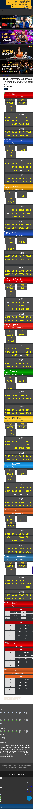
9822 (21, 598)
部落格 (9, 765)
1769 (21, 583)
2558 (22, 427)
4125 (28, 598)
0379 (11, 480)
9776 (14, 320)
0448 (14, 124)
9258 (7, 320)
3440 (22, 103)
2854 (21, 487)
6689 (28, 170)
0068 (28, 167)
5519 (14, 459)
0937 (7, 395)
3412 (28, 487)
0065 (14, 533)
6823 (21, 210)
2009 (10, 288)
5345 (14, 580)
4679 (14, 224)
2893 (21, 540)
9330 (11, 295)
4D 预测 (14, 765)
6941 (11, 341)
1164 (22, 288)
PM (1, 807)
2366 (28, 413)
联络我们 (13, 767)
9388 (28, 210)
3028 (7, 459)
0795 (14, 348)
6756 (14, 505)
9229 (21, 302)
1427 (21, 256)
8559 (21, 167)
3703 (14, 548)
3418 (22, 520)
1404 (14, 551)
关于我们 (4, 765)
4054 (14, 216)
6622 (14, 490)
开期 (5, 85)
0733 (14, 167)
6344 (28, 132)
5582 (7, 441)
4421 (28, 124)
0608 (7, 502)
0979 (14, 302)
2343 (7, 548)
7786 (21, 366)
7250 (7, 456)
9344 (21, 395)
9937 (14, 274)
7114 (7, 551)
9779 (21, 274)
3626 (7, 595)
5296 (28, 366)
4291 (14, 598)
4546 (14, 256)
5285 (28, 178)
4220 (14, 366)
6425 (14, 413)
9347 (21, 595)
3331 (7, 533)
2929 (14, 135)
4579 (7, 580)
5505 (7, 505)
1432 (22, 242)
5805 (28, 227)
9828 (28, 505)
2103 (28, 163)
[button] (3, 76)
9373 (21, 213)
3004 (11, 387)
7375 (14, 305)
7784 (21, 270)
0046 (11, 202)
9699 (28, 398)
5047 (28, 213)
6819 (28, 274)
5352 (14, 456)
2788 (11, 156)
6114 (21, 398)
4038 (14, 595)
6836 (28, 595)
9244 (28, 256)
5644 (11, 526)
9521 (28, 441)
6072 (10, 427)
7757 (21, 259)
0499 (28, 583)
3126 (28, 551)
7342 (10, 242)
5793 (10, 381)
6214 (7, 490)
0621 (7, 317)
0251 (28, 259)
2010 (28, 548)
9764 (22, 334)
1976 (28, 120)
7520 (7, 305)
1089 (21, 413)
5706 (21, 305)
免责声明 (25, 767)
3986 (14, 181)
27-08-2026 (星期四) (22, 2)
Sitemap (19, 767)
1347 (28, 135)
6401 (28, 348)
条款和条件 (20, 765)
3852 (28, 537)
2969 (21, 135)
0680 (21, 580)
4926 (28, 320)
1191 (7, 178)
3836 (22, 566)
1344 (14, 363)
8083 (14, 132)
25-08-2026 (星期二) (22, 7)
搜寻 (6, 88)
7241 (21, 490)
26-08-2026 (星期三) (22, 4)
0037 (28, 363)
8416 (21, 456)
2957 (28, 395)
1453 (28, 456)
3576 (21, 533)
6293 (11, 573)
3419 (10, 149)
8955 (14, 355)
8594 (22, 473)
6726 (21, 448)
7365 (28, 317)
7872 (28, 351)
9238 (10, 473)
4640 (14, 448)
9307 (7, 598)
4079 (10, 196)
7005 (28, 444)
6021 (14, 540)
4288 (22, 196)
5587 (11, 248)
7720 (14, 117)
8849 (21, 505)
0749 (14, 583)
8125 (21, 227)
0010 (14, 309)
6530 (7, 163)
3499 (7, 181)
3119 (28, 270)
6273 (14, 213)
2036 (10, 334)
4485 (14, 441)
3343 (21, 317)
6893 (10, 520)
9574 (14, 178)
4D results (15, 745)
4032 (28, 587)
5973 (21, 409)
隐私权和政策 (27, 765)
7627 (28, 490)
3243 (7, 270)
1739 (14, 487)
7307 (10, 103)
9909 (11, 110)
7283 (21, 459)
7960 (14, 270)
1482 (7, 487)
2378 (21, 181)
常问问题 (8, 767)
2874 (7, 537)
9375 (7, 120)
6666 (7, 227)
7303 (14, 351)
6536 (22, 381)
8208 (28, 459)
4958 (22, 149)
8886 (7, 363)
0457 (21, 548)
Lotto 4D (16, 747)
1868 (14, 163)
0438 (21, 309)
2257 (7, 135)
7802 (21, 320)
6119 (28, 181)
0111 (7, 117)
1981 (28, 409)
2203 (21, 502)
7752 (28, 448)
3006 (14, 210)
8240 (21, 537)
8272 (21, 216)
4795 (21, 224)
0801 (7, 409)
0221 (10, 566)
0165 (14, 409)
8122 (28, 355)
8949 (14, 120)
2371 (14, 170)
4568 (28, 224)
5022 (7, 132)
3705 (7, 398)
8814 (7, 444)
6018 (21, 178)
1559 (7, 348)
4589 (7, 274)
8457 (14, 259)
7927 (21, 132)
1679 (14, 398)
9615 (21, 363)
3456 (14, 317)
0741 (7, 583)
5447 (7, 413)
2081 (7, 366)
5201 (7, 259)
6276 (7, 351)
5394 (28, 309)
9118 (28, 117)
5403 (21, 124)
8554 (11, 434)
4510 (28, 502)
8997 (7, 224)
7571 (14, 227)
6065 (21, 551)
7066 (14, 395)
